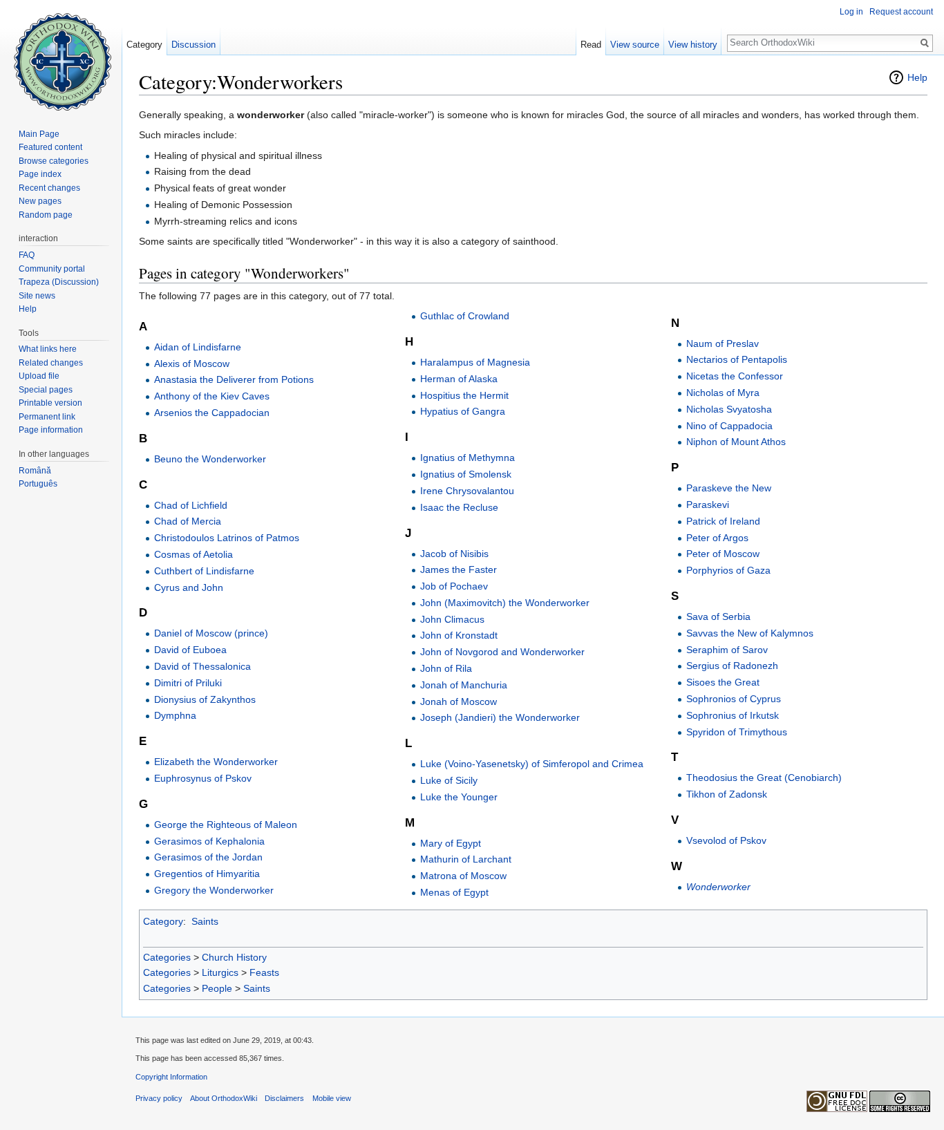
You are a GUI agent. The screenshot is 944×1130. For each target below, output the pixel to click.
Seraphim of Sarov (727, 649)
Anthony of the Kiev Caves (212, 396)
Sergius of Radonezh (732, 665)
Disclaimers (284, 1098)
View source (634, 44)
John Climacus (452, 619)
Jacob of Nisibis (454, 553)
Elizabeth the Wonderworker (216, 761)
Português (38, 484)
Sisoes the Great (722, 682)
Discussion (193, 44)
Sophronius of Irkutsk (732, 715)
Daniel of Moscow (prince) (211, 633)
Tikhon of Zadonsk (726, 794)
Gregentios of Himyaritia (207, 873)
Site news (37, 296)
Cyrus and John (188, 587)
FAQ (27, 255)
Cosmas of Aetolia (193, 554)
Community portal (52, 269)
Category (163, 921)
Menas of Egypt (454, 892)
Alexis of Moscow (191, 363)
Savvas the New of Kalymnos (749, 633)
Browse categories (53, 161)
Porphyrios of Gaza (728, 570)
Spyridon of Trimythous (736, 731)
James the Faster (458, 569)
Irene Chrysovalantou (467, 490)
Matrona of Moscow (463, 875)
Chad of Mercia (187, 521)
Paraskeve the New (728, 487)
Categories (167, 957)
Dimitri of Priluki (188, 682)
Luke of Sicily (449, 780)
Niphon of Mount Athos (736, 441)
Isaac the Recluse (459, 507)
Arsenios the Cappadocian (212, 412)
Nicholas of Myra (722, 392)
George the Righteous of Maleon (225, 824)
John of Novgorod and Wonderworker (502, 651)
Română (35, 470)
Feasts (264, 972)
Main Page (39, 134)
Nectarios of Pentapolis (736, 359)
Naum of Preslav (722, 343)
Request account (901, 12)
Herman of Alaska (459, 378)
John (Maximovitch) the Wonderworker (504, 602)
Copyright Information (171, 1077)
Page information (51, 430)
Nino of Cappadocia (729, 425)
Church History (234, 957)
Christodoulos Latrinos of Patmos (226, 537)
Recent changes (49, 188)
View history (692, 44)
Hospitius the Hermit (464, 395)
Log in (851, 12)
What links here (48, 349)
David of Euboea (190, 649)
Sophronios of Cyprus (733, 698)
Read (590, 44)
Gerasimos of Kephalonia (209, 841)
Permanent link (47, 417)
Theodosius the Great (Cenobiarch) (764, 777)
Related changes (51, 363)
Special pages (46, 390)
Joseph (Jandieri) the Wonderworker (500, 717)
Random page (46, 215)
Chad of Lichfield (190, 505)
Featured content (50, 147)
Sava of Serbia (718, 616)
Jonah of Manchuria (463, 684)
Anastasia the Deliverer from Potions (234, 379)
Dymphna (175, 715)
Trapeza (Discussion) (59, 282)
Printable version (50, 403)
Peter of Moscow (722, 553)
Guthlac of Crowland (464, 315)
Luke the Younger (459, 796)
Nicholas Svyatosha (729, 409)
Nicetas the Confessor (734, 376)
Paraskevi (707, 504)
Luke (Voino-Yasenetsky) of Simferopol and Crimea (531, 763)
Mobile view (331, 1098)
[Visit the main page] (61, 55)
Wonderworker (718, 886)
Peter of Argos (717, 537)
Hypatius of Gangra (462, 411)
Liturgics (220, 972)
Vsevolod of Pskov (726, 840)
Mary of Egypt (450, 843)
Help (917, 77)
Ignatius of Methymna (467, 457)
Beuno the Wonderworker (210, 458)
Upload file (39, 376)
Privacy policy (158, 1098)
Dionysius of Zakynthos (205, 699)
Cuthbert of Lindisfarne (204, 570)
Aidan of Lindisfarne (197, 346)
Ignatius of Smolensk (465, 474)
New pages (40, 201)
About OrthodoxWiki (223, 1098)
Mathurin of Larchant (465, 859)
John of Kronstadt (459, 635)
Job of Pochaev (454, 586)
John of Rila (446, 668)
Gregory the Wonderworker (214, 890)
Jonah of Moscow (458, 701)
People (217, 988)
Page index (40, 174)
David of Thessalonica (202, 666)
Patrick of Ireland (723, 521)
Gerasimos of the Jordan (208, 857)
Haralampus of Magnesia (475, 362)
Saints (204, 921)
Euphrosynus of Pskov (203, 778)
